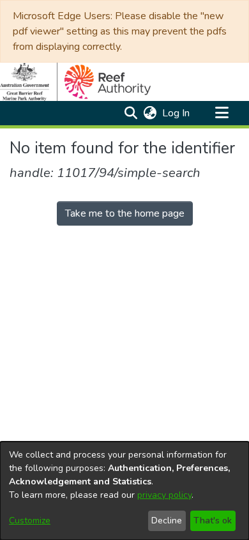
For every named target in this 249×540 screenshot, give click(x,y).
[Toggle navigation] (221, 113)
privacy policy (164, 495)
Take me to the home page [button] (125, 213)
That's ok (212, 520)
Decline (166, 520)
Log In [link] (176, 113)
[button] (131, 113)
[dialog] (124, 491)
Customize (29, 520)
